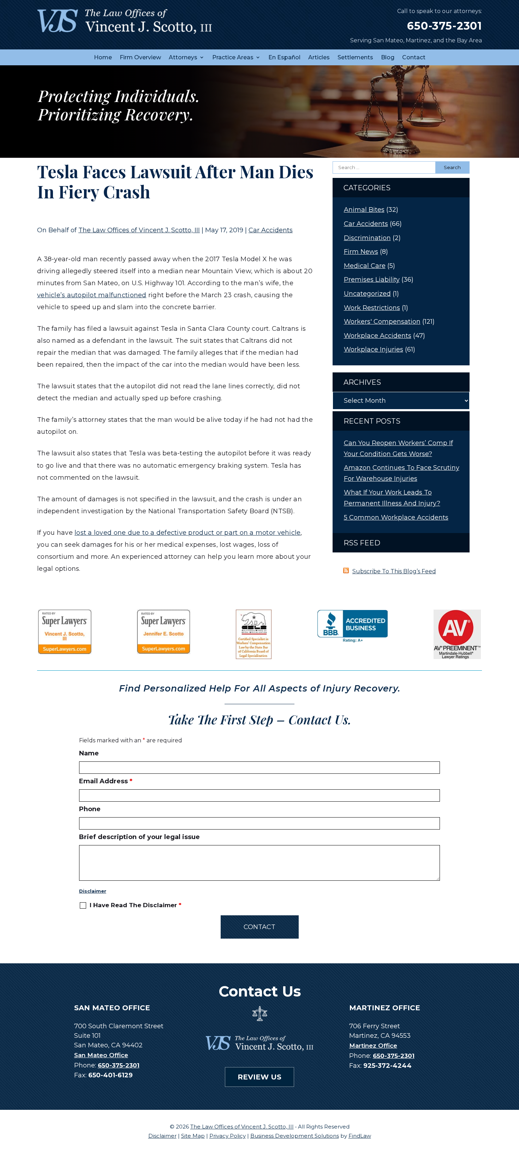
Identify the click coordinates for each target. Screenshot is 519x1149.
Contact (413, 57)
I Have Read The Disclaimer (135, 905)
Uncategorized (367, 294)
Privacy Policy (227, 1135)
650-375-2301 (444, 25)
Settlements (355, 57)
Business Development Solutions (294, 1135)
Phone (90, 809)
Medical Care (365, 266)
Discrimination (367, 238)
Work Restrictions (372, 308)
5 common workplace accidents (396, 517)
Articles (319, 57)
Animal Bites (364, 210)
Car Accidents (271, 230)
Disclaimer (92, 891)
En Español (284, 57)
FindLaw (359, 1135)
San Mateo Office (101, 1055)
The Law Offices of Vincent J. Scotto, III (139, 230)
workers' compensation (382, 321)
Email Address (105, 781)
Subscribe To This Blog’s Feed (394, 571)
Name (89, 753)
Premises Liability (372, 279)
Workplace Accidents (377, 336)
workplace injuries (373, 349)
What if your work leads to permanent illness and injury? (392, 498)
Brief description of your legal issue (139, 837)
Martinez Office (373, 1045)
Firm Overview (140, 57)
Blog (387, 57)
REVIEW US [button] (259, 1077)
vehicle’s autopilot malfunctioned (92, 295)
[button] (512, 1098)
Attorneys (183, 57)
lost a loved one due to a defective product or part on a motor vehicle (187, 533)
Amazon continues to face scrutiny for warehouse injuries (401, 473)
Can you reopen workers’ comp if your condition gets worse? (398, 448)
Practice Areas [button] (232, 57)
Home (103, 57)
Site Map (193, 1135)
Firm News (361, 252)
